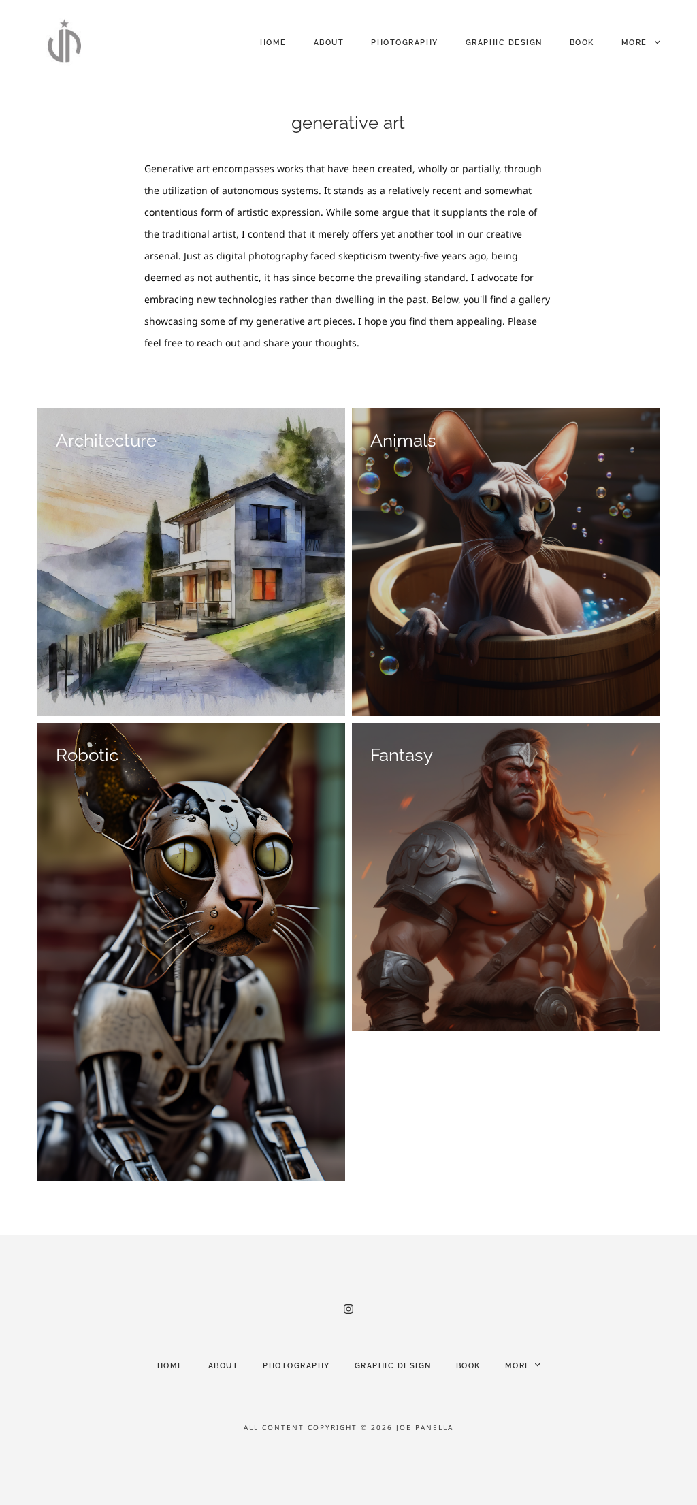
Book (582, 42)
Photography (404, 42)
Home (273, 42)
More (636, 42)
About (329, 42)
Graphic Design (504, 42)
